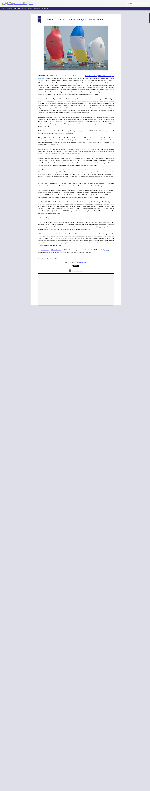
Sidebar (29, 8)
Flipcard (9, 8)
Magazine (17, 8)
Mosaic (23, 8)
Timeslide (44, 8)
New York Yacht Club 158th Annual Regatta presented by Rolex (75, 19)
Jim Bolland (84, 262)
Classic (3, 8)
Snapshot (37, 8)
